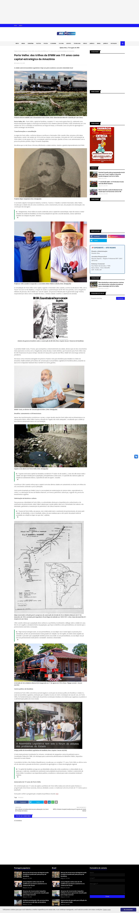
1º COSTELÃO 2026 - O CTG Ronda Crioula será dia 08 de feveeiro (111, 182)
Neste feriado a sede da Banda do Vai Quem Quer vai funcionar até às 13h (110, 190)
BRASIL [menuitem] (23, 43)
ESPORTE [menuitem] (68, 43)
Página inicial (17, 51)
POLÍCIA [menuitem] (46, 43)
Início (15, 25)
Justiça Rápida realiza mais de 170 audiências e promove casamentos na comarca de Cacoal (35, 883)
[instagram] (116, 236)
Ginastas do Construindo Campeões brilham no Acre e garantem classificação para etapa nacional (36, 893)
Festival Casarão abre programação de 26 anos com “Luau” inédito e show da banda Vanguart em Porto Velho (111, 174)
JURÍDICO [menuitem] (92, 43)
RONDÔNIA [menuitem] (30, 43)
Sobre (20, 25)
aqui (57, 794)
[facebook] (98, 236)
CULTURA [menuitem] (61, 43)
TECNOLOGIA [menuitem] (77, 43)
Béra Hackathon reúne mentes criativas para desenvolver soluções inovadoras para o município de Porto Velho (111, 284)
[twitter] (98, 240)
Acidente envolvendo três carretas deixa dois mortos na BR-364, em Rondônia (36, 901)
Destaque (24, 51)
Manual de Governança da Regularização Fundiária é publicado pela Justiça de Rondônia (36, 874)
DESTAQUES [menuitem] (114, 43)
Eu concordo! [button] (128, 909)
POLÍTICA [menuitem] (38, 43)
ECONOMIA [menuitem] (53, 43)
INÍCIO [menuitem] (17, 43)
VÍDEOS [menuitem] (85, 43)
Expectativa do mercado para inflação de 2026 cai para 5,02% (74, 901)
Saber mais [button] (107, 909)
